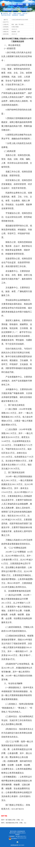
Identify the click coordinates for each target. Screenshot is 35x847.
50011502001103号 (21, 838)
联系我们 (17, 834)
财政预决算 (15, 15)
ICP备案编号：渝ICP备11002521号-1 (17, 836)
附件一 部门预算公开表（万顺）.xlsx (12, 820)
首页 (10, 13)
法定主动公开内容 (5, 15)
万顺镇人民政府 (17, 13)
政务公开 (25, 13)
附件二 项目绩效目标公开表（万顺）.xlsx (13, 823)
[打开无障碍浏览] (27, 4)
